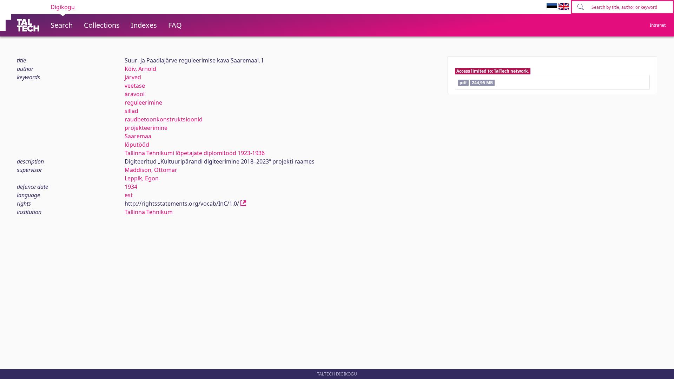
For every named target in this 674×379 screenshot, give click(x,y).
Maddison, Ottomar (151, 170)
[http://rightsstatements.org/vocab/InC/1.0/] (243, 203)
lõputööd (137, 144)
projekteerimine (146, 128)
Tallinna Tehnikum (149, 212)
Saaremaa (138, 136)
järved (133, 77)
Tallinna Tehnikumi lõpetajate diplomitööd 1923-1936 (195, 153)
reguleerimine (143, 102)
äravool (135, 94)
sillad (131, 111)
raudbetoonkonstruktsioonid (164, 119)
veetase (135, 85)
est (129, 195)
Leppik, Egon (142, 178)
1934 (131, 187)
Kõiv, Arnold (140, 69)
